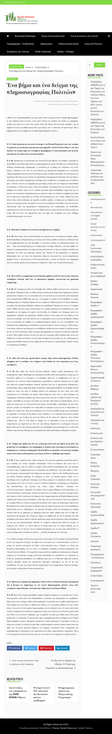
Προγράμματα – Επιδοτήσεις (20, 43)
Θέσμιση (95, 471)
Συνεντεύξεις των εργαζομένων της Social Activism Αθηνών (18, 692)
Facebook (15, 648)
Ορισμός (95, 541)
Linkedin (63, 648)
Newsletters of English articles (97, 215)
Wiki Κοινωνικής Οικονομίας (96, 248)
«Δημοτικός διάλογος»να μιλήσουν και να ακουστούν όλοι (97, 177)
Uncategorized (98, 240)
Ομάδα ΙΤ (95, 528)
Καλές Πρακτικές (43, 51)
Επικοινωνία (97, 433)
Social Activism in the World (84, 36)
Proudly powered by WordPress (35, 728)
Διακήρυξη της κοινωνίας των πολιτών (97, 412)
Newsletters (97, 207)
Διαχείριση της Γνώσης (18, 51)
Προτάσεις (96, 562)
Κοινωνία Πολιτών (93, 43)
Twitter (31, 648)
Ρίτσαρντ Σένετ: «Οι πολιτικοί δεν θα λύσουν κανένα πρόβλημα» (41, 694)
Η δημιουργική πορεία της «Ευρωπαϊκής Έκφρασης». (66, 692)
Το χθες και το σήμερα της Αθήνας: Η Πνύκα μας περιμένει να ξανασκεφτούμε (61, 664)
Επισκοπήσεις (97, 449)
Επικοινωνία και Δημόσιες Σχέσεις (97, 441)
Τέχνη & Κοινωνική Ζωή (52, 36)
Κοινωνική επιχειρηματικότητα (98, 495)
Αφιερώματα (46, 43)
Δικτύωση (95, 428)
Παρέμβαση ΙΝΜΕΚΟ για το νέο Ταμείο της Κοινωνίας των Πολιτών (98, 126)
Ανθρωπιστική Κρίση (68, 43)
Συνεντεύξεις (12, 79)
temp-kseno (96, 235)
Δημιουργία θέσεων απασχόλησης (97, 369)
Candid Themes (85, 728)
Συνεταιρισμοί (97, 580)
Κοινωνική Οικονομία (25, 36)
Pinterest (47, 648)
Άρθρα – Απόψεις (65, 51)
